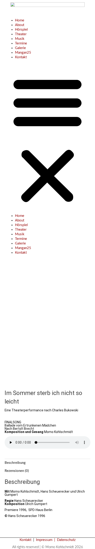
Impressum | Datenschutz (56, 540)
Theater (21, 34)
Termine (21, 43)
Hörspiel (21, 29)
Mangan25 (23, 52)
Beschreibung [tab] (15, 463)
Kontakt (21, 57)
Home (19, 20)
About (19, 25)
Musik (19, 39)
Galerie (20, 48)
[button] (47, 139)
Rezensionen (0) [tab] (17, 471)
